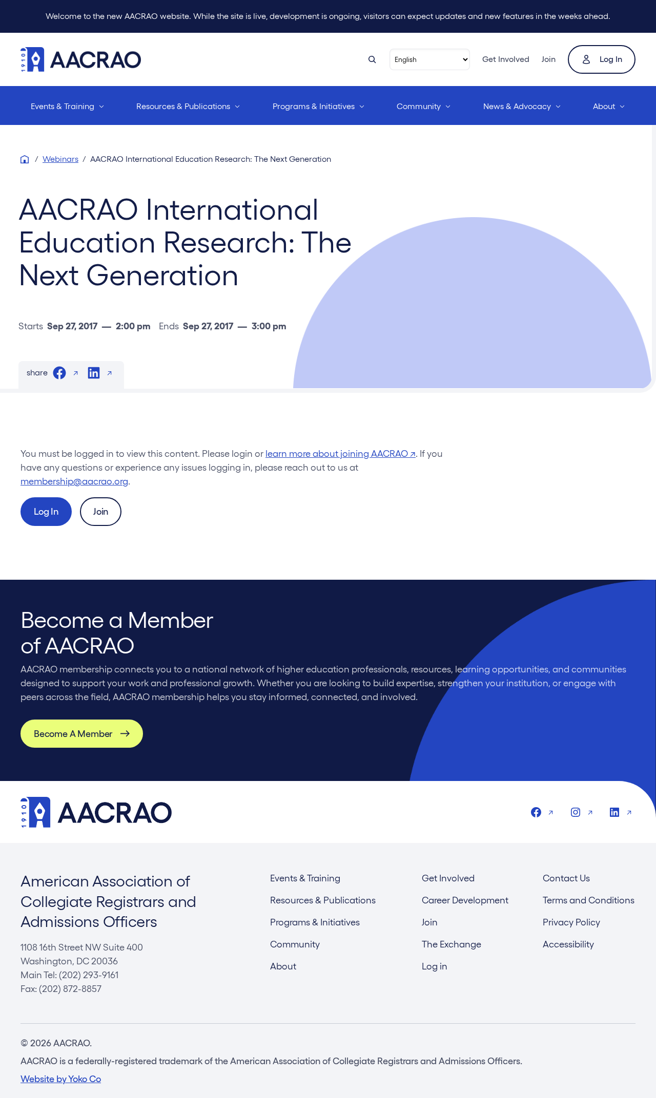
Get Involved (505, 59)
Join (549, 59)
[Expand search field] (372, 59)
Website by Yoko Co (60, 1078)
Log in (611, 59)
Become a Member (73, 733)
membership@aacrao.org (74, 481)
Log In (46, 511)
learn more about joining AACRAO (340, 453)
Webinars (60, 159)
